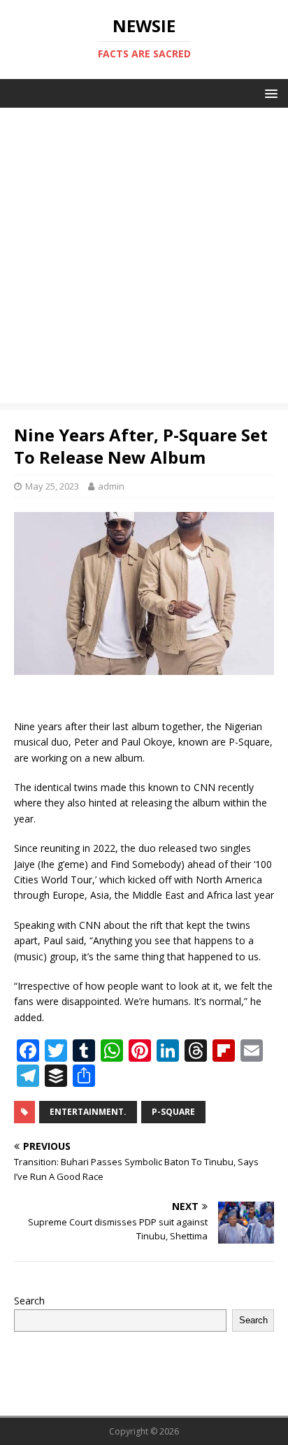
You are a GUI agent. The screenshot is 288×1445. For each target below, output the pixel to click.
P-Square (173, 1112)
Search (29, 1300)
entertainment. (88, 1112)
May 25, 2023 (52, 486)
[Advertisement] (144, 259)
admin (111, 486)
